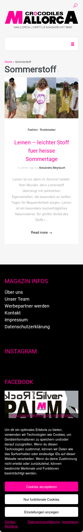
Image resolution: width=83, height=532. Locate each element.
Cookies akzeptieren (41, 486)
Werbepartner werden (27, 306)
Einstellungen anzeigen (41, 511)
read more (41, 93)
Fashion (33, 129)
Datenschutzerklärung (44, 521)
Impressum (70, 521)
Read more (41, 232)
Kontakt (13, 313)
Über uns (14, 292)
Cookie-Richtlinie (11, 524)
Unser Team (17, 299)
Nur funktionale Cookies (41, 499)
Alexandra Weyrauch (52, 167)
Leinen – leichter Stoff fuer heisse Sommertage (41, 150)
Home (8, 62)
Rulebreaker (48, 129)
